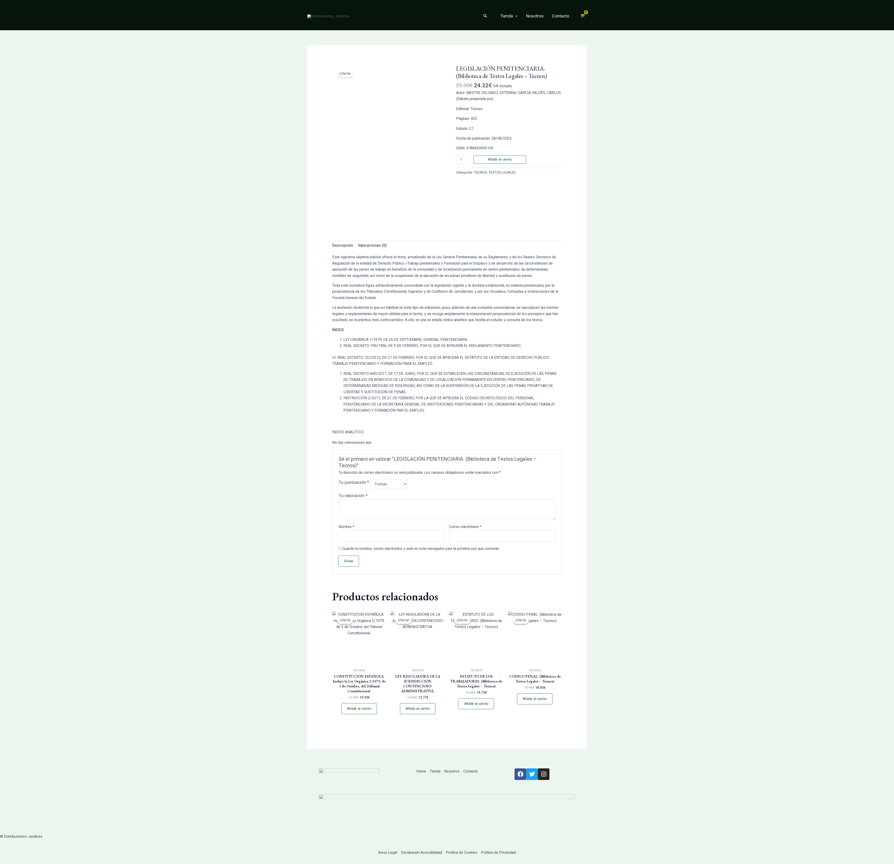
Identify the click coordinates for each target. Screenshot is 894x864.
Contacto (560, 16)
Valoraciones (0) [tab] (372, 245)
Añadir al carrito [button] (359, 708)
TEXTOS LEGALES (502, 172)
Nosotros (535, 16)
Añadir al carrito (500, 159)
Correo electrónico (465, 527)
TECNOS (480, 172)
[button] (485, 16)
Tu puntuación (354, 482)
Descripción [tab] (342, 245)
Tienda (506, 16)
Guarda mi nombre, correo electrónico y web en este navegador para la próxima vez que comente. (421, 548)
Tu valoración (353, 495)
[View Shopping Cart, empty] (582, 16)
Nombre (346, 527)
